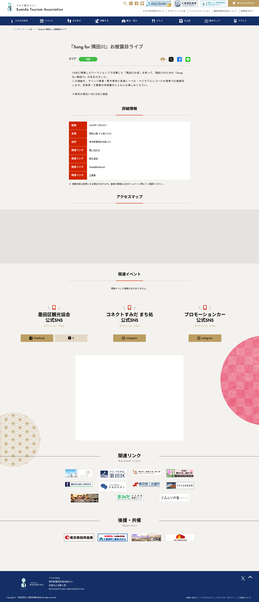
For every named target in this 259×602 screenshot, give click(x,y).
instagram (131, 338)
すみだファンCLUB (176, 11)
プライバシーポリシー (225, 598)
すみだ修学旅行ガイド (153, 11)
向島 (30, 30)
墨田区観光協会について (225, 11)
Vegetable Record (97, 167)
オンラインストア (245, 3)
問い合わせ (94, 150)
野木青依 (93, 159)
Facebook (39, 338)
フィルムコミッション (199, 11)
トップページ (18, 30)
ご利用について (244, 598)
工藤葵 (92, 175)
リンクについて (206, 598)
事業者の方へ (247, 11)
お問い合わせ (191, 598)
